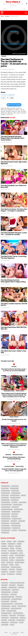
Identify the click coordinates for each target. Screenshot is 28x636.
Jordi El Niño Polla (7, 504)
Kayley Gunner (18, 504)
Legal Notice (16, 632)
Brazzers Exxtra (17, 454)
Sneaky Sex (5, 622)
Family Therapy (14, 417)
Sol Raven (17, 113)
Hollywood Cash (16, 497)
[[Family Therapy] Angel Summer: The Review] (14, 408)
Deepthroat (5, 553)
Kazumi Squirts (6, 507)
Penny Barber (6, 525)
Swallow (13, 571)
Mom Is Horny (22, 606)
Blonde (4, 546)
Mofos (14, 606)
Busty (18, 110)
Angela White (14, 488)
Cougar (19, 548)
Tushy (21, 622)
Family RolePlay (12, 111)
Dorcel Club (6, 594)
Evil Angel (14, 594)
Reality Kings (20, 391)
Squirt (24, 113)
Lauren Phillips (16, 511)
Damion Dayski (15, 495)
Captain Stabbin (9, 466)
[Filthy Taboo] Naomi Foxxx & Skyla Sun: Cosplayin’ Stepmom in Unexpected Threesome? (14, 445)
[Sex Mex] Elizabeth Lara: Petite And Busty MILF (13, 186)
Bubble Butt (5, 548)
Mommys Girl (6, 608)
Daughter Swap (6, 592)
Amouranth (5, 488)
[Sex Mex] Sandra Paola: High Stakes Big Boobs (14, 163)
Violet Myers (23, 530)
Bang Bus (20, 585)
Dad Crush (16, 590)
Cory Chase (6, 495)
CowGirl (5, 551)
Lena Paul (15, 514)
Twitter (6, 632)
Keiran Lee (15, 507)
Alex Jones (15, 486)
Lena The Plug (6, 516)
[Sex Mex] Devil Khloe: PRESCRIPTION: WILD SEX (14, 328)
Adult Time (5, 583)
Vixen (12, 625)
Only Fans (5, 615)
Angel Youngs (6, 490)
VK (10, 632)
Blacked (5, 587)
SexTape (5, 569)
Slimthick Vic (17, 528)
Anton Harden (6, 493)
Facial (4, 111)
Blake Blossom (16, 493)
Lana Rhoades (6, 511)
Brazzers (8, 454)
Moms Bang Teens (9, 391)
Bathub (4, 108)
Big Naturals (12, 108)
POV (17, 564)
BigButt (4, 544)
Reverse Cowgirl (16, 567)
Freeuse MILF (6, 601)
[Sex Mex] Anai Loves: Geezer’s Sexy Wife (13, 352)
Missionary (10, 562)
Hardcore (20, 558)
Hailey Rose (6, 497)
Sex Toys (12, 569)
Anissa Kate (16, 490)
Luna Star (15, 516)
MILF (4, 562)
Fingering (5, 558)
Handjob (12, 558)
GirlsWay (14, 601)
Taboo (4, 114)
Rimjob (11, 113)
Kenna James (19, 509)
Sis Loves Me (21, 620)
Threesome (11, 574)
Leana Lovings (6, 514)
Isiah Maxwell (6, 500)
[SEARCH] (26, 13)
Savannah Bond (7, 528)
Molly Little (22, 521)
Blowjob (4, 110)
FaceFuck (5, 555)
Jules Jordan (19, 604)
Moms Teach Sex (16, 608)
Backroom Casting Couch (17, 583)
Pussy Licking (6, 567)
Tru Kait (15, 530)
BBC (15, 541)
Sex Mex (12, 118)
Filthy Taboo (14, 441)
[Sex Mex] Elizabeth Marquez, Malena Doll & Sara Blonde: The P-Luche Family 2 (13, 138)
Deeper (16, 592)
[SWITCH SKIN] (26, 3)
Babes (9, 541)
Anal (4, 541)
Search (24, 9)
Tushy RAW (5, 625)
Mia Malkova (6, 521)
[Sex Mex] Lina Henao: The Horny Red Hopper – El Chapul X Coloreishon (14, 210)
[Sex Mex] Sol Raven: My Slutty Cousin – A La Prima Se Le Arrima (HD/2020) (14, 370)
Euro (23, 110)
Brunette (12, 110)
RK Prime (23, 618)
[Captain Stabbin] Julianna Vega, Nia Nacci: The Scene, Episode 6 (14, 470)
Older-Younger (20, 562)
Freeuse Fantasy (17, 599)
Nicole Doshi (6, 523)
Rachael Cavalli (16, 525)
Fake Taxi (19, 597)
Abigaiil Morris (6, 486)
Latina (24, 111)
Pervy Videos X (13, 1)
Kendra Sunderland (8, 509)
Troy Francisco (6, 530)
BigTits (20, 108)
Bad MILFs (5, 585)
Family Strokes (6, 599)
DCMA (22, 632)
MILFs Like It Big (6, 606)
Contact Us (14, 634)
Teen (4, 574)
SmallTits (20, 569)
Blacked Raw (13, 587)
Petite (12, 564)
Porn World (21, 615)
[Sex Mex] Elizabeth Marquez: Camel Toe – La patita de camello (14, 233)
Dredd (23, 495)
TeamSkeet (14, 622)
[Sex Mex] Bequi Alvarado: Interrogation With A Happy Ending (13, 281)
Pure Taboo (6, 618)
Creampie (12, 551)
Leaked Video (20, 560)
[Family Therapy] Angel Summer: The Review (14, 420)
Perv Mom (13, 615)
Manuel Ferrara (6, 518)
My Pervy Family (12, 611)
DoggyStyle (14, 553)
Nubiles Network (19, 613)
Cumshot (20, 551)
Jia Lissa (15, 502)
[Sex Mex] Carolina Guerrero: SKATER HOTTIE (14, 304)
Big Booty (21, 541)
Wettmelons (6, 532)
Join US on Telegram (15, 104)
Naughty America (7, 613)
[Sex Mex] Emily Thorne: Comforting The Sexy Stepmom (13, 257)
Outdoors (5, 564)
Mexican (4, 113)
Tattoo (10, 114)
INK (20, 111)
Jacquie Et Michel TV (8, 604)
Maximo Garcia (17, 518)
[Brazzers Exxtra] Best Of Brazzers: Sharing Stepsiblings (14, 458)
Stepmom (5, 571)
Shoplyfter (12, 620)
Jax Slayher (15, 500)
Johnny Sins (23, 502)
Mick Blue (14, 521)
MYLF (4, 611)
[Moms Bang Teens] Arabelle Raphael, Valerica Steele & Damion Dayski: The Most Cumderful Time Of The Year (14, 395)
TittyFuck (19, 574)
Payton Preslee (16, 523)
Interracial (5, 560)
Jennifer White (6, 502)
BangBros (12, 585)
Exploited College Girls (8, 597)
